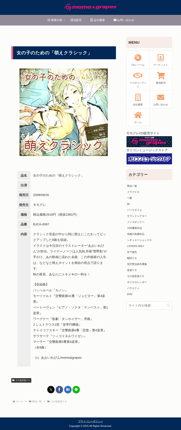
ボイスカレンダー (137, 282)
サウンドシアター (137, 216)
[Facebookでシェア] (59, 389)
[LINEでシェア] (76, 389)
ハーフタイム (134, 210)
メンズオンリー (135, 222)
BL (128, 204)
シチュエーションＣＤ (139, 240)
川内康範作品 (134, 228)
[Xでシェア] (50, 389)
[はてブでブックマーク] (67, 389)
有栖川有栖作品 (135, 234)
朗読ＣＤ (132, 258)
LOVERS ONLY (135, 246)
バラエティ (133, 288)
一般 (129, 198)
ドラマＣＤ (133, 192)
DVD (129, 294)
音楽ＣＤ (132, 270)
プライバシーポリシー (90, 421)
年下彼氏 (132, 252)
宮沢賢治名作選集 (137, 264)
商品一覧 (132, 185)
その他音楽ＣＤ (22, 380)
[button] (168, 305)
